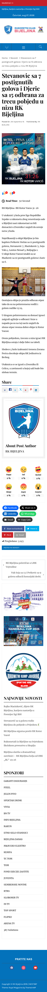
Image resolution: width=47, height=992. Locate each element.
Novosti (16, 548)
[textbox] (23, 855)
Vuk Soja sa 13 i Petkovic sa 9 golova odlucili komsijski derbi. (24, 574)
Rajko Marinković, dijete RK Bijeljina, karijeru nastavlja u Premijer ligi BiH (19, 710)
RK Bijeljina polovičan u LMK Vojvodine (21, 565)
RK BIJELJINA (14, 451)
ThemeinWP (30, 987)
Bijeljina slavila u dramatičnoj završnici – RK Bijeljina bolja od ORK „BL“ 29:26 (23, 756)
